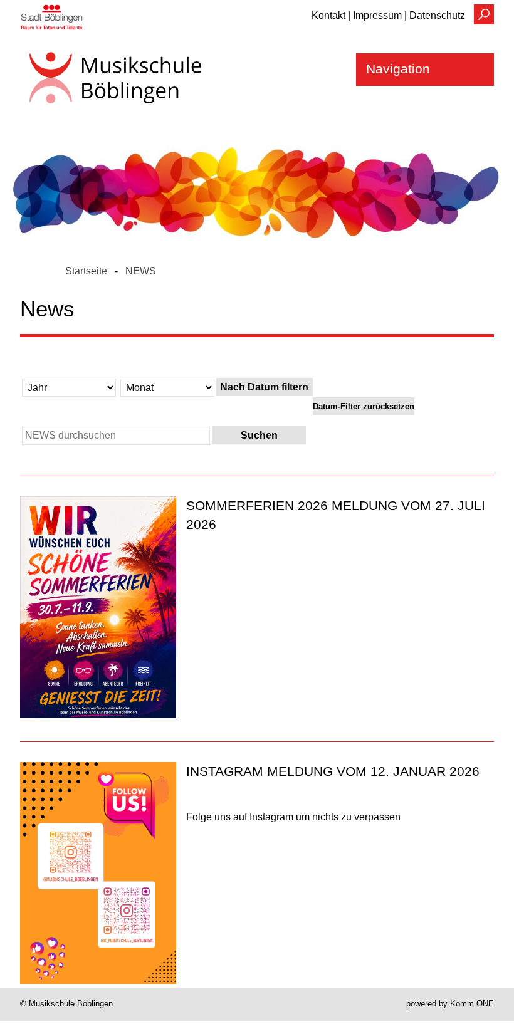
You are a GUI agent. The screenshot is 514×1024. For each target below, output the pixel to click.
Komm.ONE (472, 1003)
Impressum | (380, 15)
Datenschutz (437, 15)
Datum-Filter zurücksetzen (363, 406)
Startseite (86, 271)
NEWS (140, 271)
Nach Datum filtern (264, 387)
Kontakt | (331, 15)
